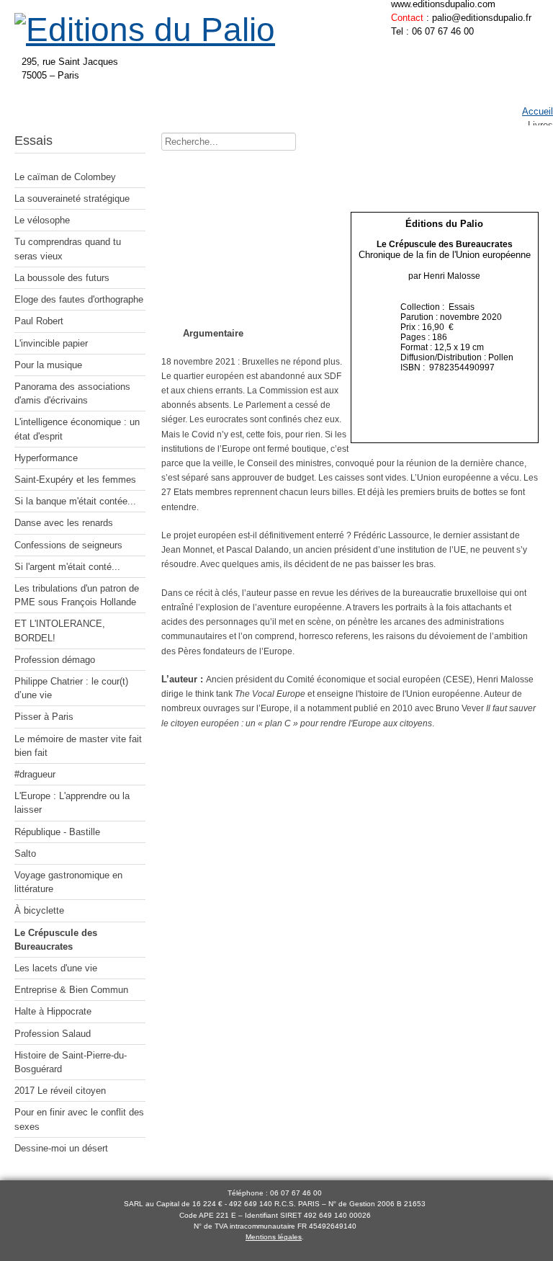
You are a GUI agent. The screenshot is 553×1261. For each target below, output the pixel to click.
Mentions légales (274, 1237)
